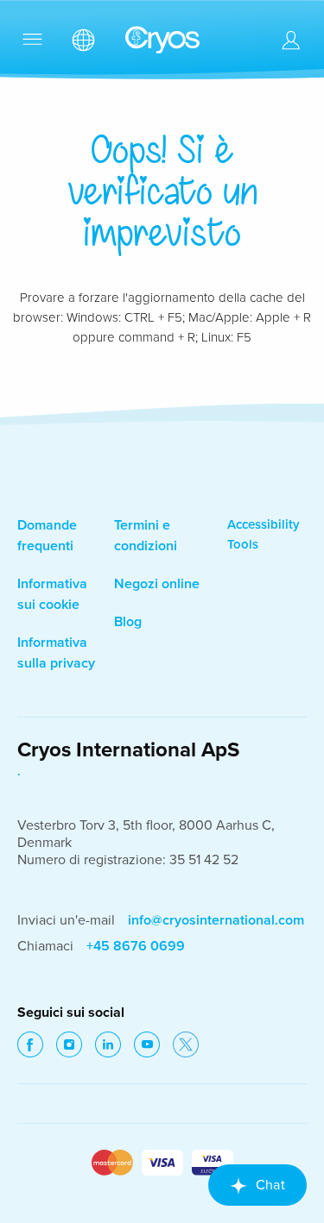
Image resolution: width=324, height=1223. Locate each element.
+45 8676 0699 (135, 946)
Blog (128, 621)
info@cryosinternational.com (216, 920)
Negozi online (157, 584)
